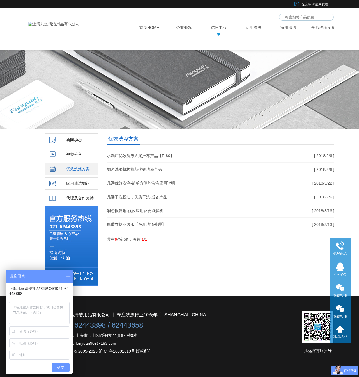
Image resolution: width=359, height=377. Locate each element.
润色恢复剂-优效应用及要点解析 (135, 210)
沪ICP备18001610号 (117, 351)
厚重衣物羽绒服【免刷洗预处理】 (136, 224)
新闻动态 (74, 139)
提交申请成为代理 (315, 4)
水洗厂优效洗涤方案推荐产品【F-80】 (140, 155)
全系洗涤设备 (323, 27)
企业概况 (184, 27)
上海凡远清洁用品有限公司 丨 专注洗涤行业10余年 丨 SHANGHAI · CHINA (131, 314)
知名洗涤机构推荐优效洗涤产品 (134, 169)
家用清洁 (288, 27)
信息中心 (219, 27)
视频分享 (74, 154)
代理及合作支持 (80, 198)
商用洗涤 (253, 27)
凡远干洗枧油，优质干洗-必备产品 (137, 197)
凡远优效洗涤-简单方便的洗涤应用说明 (141, 183)
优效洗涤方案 (78, 169)
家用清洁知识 (78, 183)
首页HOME (149, 27)
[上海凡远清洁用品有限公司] (54, 24)
